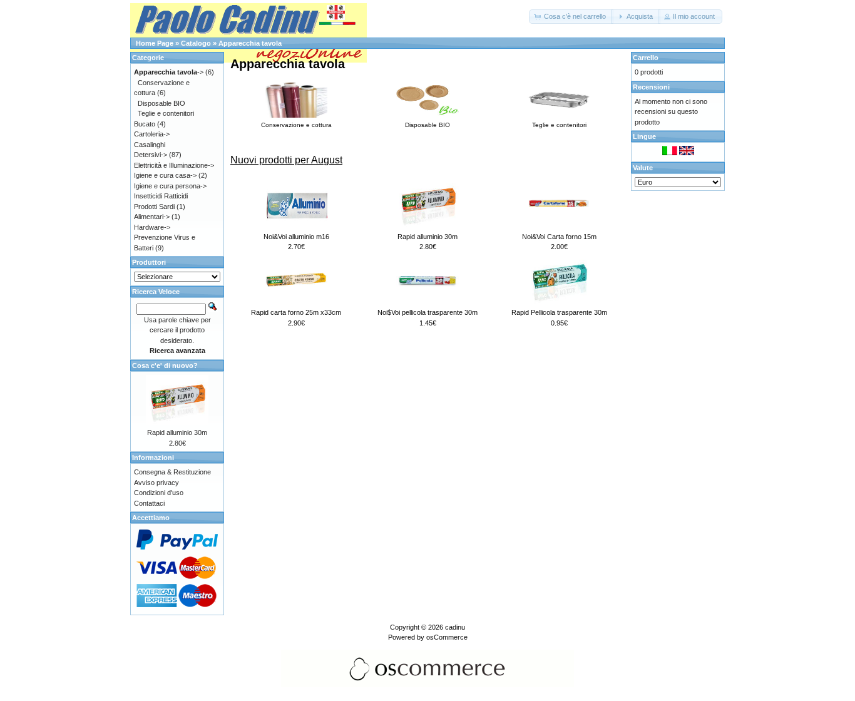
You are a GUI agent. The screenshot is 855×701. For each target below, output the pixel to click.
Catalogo (196, 43)
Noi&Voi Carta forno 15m (559, 236)
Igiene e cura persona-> (170, 186)
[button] (571, 16)
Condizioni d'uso (158, 492)
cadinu (455, 627)
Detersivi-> (150, 154)
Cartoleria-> (152, 134)
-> (168, 72)
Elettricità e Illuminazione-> (174, 165)
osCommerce (447, 637)
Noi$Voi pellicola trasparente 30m (427, 312)
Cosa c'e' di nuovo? (165, 365)
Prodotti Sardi (154, 206)
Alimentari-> (152, 216)
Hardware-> (152, 227)
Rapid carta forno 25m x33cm (296, 312)
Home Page (154, 43)
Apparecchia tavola (250, 43)
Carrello (645, 57)
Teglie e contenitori (166, 113)
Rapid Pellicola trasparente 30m (559, 312)
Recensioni (651, 87)
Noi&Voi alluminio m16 (296, 236)
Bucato (144, 124)
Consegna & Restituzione (172, 472)
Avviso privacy (156, 482)
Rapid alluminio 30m (427, 236)
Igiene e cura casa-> (165, 175)
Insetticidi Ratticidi (161, 196)
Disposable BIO (161, 103)
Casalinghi (149, 144)
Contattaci (149, 503)
